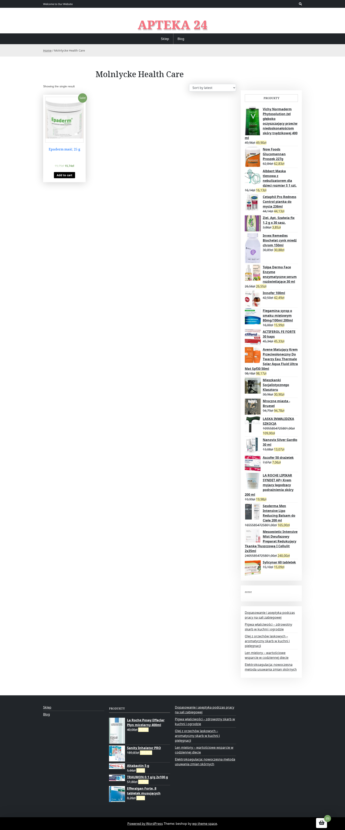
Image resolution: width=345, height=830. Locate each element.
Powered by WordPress (145, 823)
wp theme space (204, 823)
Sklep (165, 39)
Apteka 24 (173, 24)
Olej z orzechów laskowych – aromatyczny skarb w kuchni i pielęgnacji (267, 641)
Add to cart (64, 175)
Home (47, 50)
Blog (180, 39)
